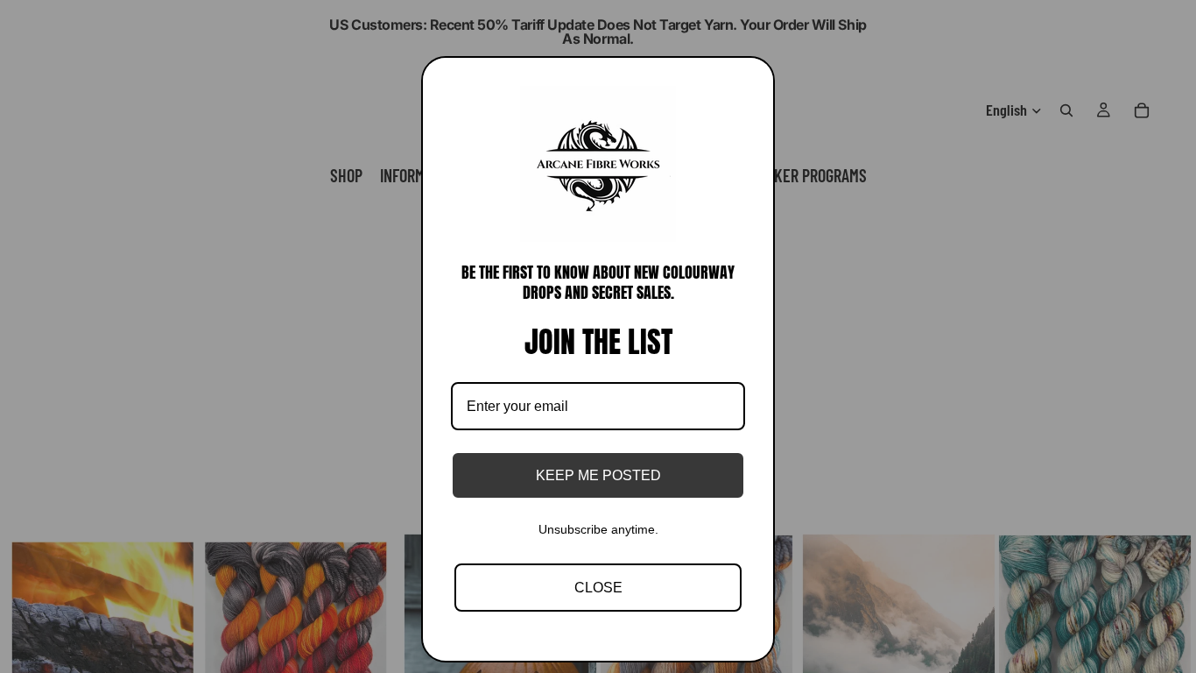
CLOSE (598, 587)
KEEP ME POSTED (598, 475)
